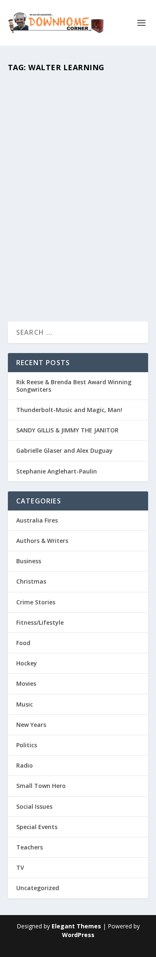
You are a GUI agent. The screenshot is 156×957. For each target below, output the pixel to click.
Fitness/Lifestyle (40, 622)
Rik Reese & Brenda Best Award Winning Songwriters (73, 385)
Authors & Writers (42, 541)
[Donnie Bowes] (78, 149)
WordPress (78, 935)
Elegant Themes (76, 926)
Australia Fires (37, 520)
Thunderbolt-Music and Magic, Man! (69, 410)
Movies (60, 244)
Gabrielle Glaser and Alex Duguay (64, 450)
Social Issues (34, 806)
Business (28, 561)
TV (20, 867)
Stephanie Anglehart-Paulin (56, 471)
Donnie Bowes (47, 233)
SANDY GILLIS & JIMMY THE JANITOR (67, 430)
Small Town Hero (41, 786)
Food (23, 643)
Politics (26, 745)
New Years (31, 725)
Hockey (26, 663)
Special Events (36, 827)
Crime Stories (35, 602)
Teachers (82, 244)
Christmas (31, 581)
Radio (24, 765)
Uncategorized (37, 888)
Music (24, 704)
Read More (35, 285)
